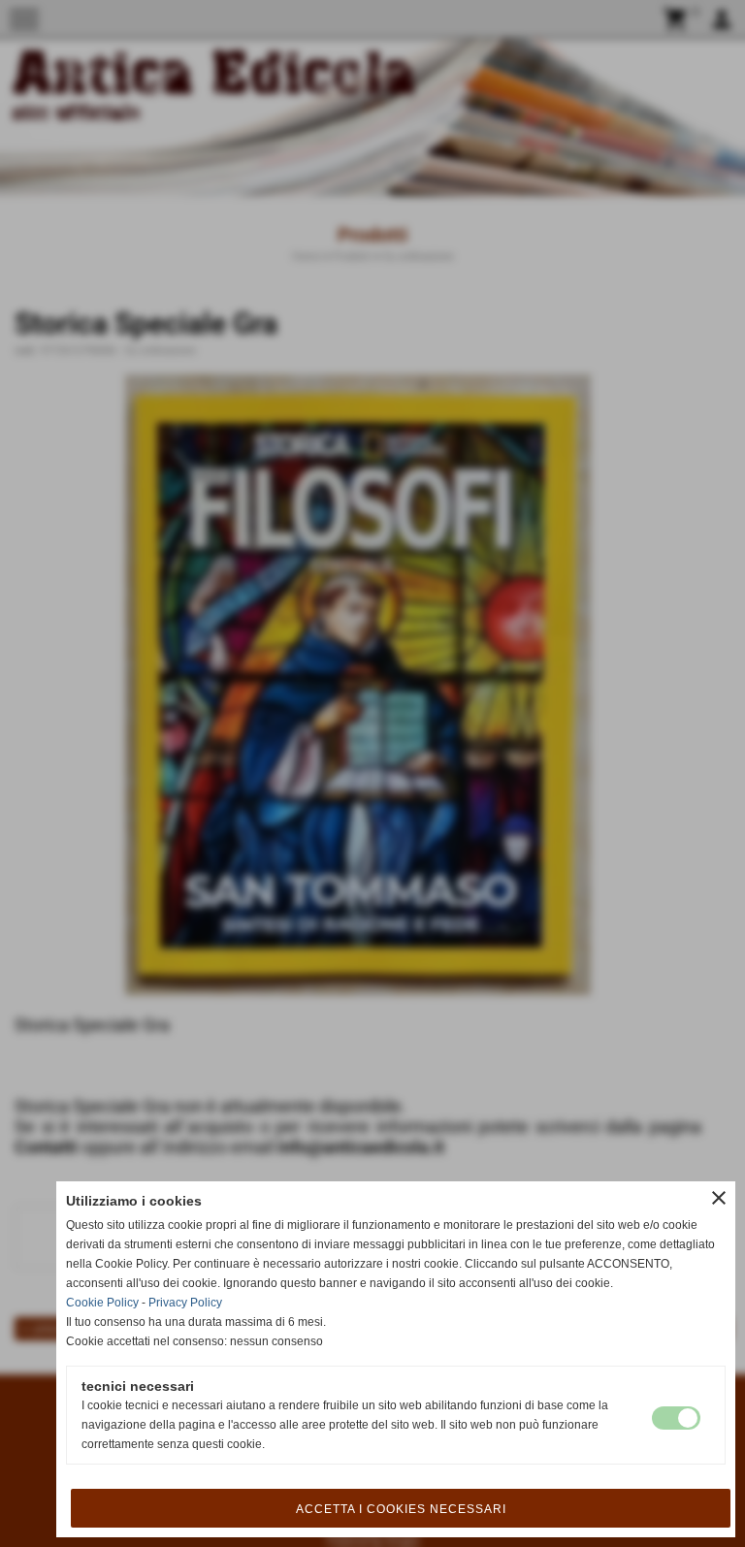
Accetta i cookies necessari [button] (401, 1509)
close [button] (718, 1197)
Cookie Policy (102, 1302)
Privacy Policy (185, 1302)
